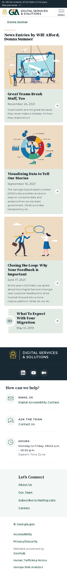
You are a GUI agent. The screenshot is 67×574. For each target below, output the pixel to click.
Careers (24, 508)
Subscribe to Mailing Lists (36, 500)
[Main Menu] (60, 12)
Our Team (25, 492)
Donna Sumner (17, 22)
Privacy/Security (25, 541)
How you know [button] (9, 5)
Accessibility (22, 534)
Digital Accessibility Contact (38, 402)
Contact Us (26, 424)
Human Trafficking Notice (30, 560)
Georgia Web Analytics (28, 566)
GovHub (19, 553)
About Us (25, 484)
